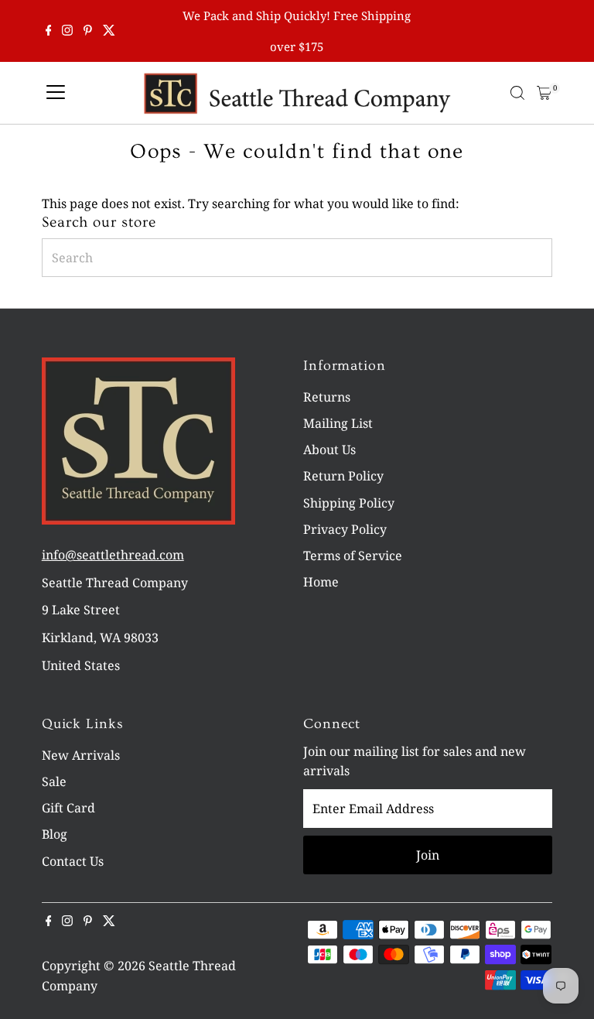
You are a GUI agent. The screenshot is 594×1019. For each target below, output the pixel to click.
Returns (326, 396)
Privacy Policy (345, 529)
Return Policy (343, 475)
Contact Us (73, 861)
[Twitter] (109, 31)
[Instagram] (67, 31)
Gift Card (68, 807)
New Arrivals (81, 755)
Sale (54, 781)
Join (427, 854)
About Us (329, 449)
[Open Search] (517, 93)
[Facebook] (49, 31)
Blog (54, 834)
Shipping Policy (348, 502)
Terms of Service (352, 555)
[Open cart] (544, 93)
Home (321, 581)
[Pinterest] (88, 31)
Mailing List (338, 423)
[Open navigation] (56, 93)
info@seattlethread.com (113, 554)
